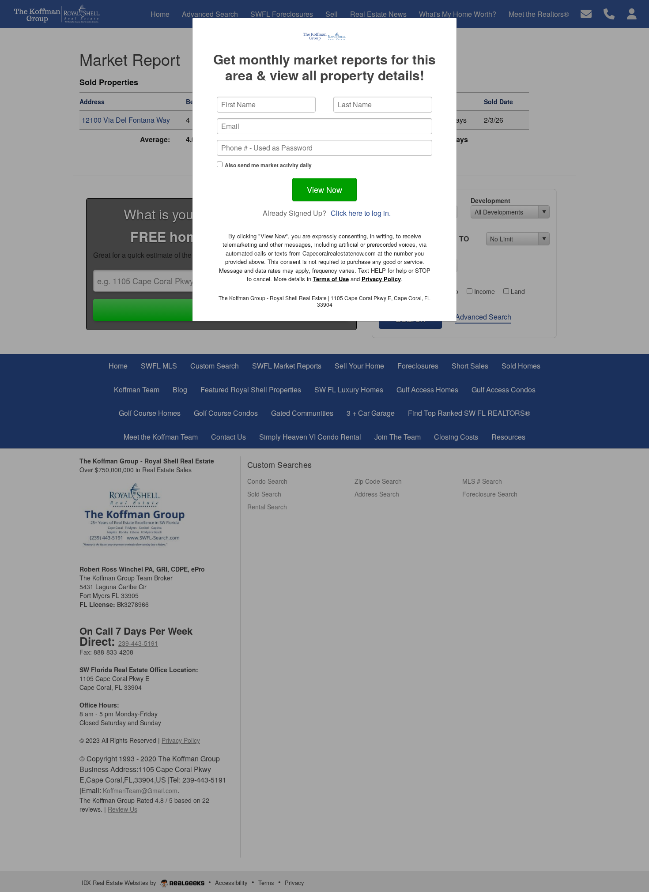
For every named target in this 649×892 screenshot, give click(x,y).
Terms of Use (331, 279)
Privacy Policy (381, 279)
